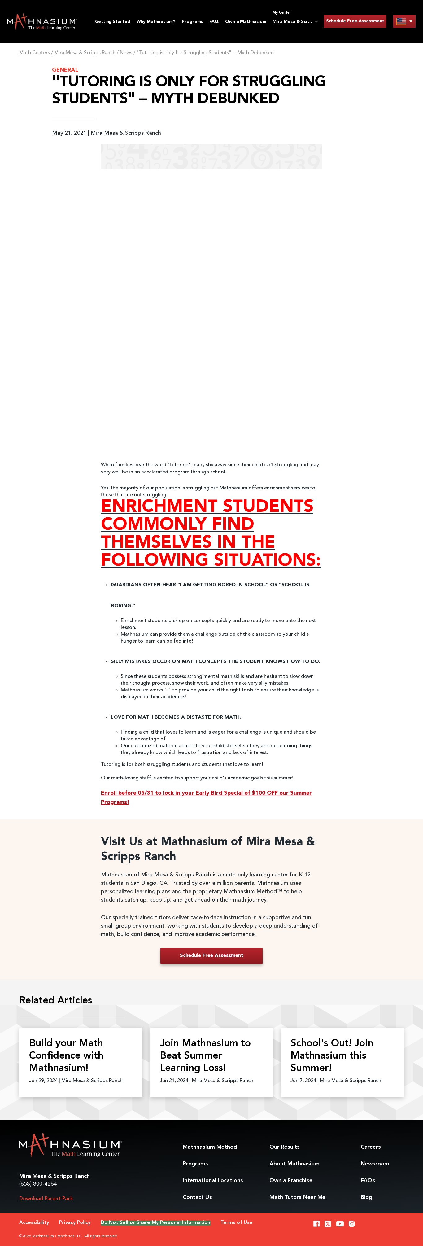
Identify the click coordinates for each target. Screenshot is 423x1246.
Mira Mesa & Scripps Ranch (85, 52)
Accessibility (34, 1222)
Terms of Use (236, 1222)
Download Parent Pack (46, 1198)
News (126, 52)
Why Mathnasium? (156, 22)
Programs (192, 22)
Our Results (284, 1147)
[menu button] (404, 21)
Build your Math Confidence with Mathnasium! (66, 1056)
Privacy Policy (74, 1222)
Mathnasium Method (210, 1147)
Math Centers (34, 52)
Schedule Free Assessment (355, 21)
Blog (366, 1197)
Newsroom (375, 1164)
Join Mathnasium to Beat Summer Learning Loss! (205, 1056)
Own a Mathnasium (245, 22)
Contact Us (197, 1197)
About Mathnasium (294, 1164)
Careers (371, 1147)
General (65, 70)
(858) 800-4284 (38, 1184)
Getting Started (112, 22)
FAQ (213, 22)
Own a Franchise (290, 1180)
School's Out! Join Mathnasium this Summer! (331, 1056)
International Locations (213, 1180)
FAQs (368, 1180)
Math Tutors (297, 1197)
